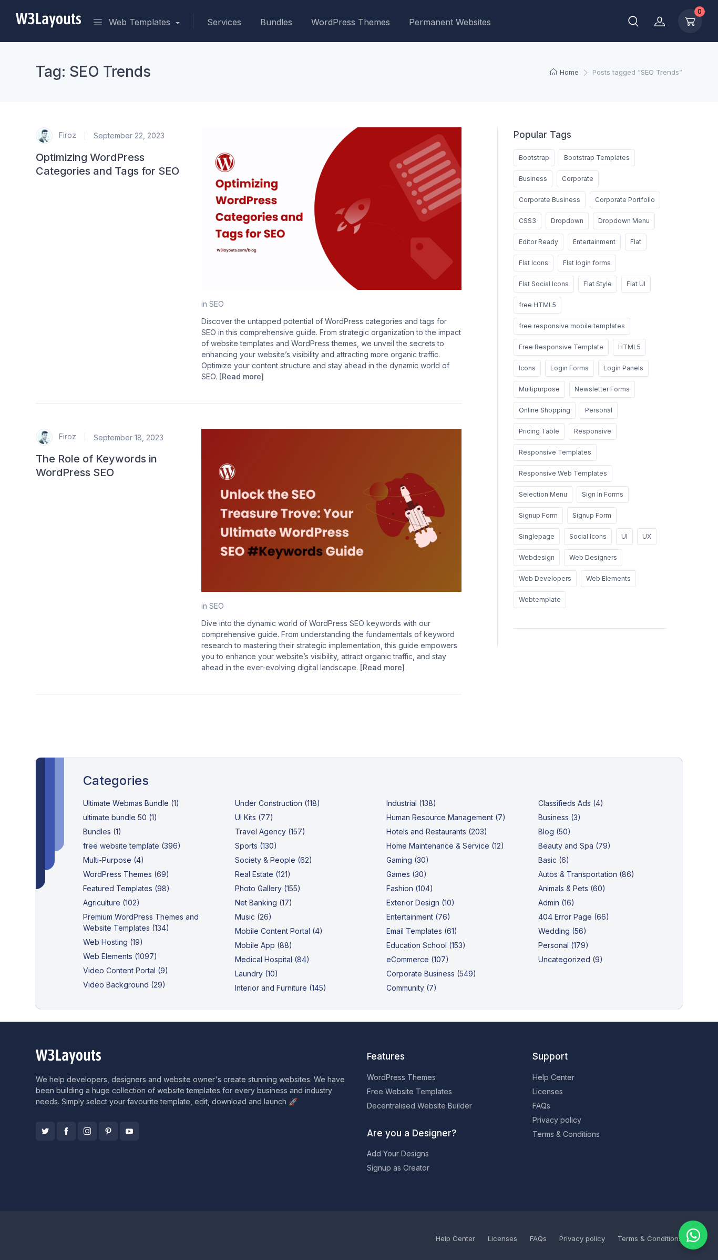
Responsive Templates (555, 452)
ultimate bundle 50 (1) (120, 817)
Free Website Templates (409, 1091)
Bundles (276, 22)
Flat (635, 242)
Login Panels (623, 368)
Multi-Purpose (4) (113, 859)
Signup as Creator (398, 1167)
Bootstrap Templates (597, 158)
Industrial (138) (411, 803)
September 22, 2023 (129, 135)
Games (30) (406, 874)
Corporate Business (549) (431, 973)
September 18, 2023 (128, 437)
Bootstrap (534, 158)
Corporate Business (549, 200)
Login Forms (569, 368)
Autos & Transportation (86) (586, 874)
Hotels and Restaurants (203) (436, 831)
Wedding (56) (562, 930)
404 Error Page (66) (573, 916)
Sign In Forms (602, 494)
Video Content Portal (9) (125, 970)
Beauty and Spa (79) (574, 845)
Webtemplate (540, 599)
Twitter (45, 1131)
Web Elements (608, 578)
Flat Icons (533, 263)
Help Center (553, 1077)
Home (569, 72)
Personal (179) (563, 945)
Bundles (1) (102, 831)
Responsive (592, 431)
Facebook (66, 1131)
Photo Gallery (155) (268, 888)
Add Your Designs (398, 1153)
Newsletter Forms (602, 389)
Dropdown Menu (624, 221)
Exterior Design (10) (420, 902)
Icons (527, 368)
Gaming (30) (407, 859)
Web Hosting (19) (113, 942)
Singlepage (537, 536)
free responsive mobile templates (572, 326)
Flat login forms (587, 263)
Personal (598, 410)
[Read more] (241, 376)
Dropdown (567, 221)
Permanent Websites (450, 22)
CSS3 (527, 221)
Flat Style (597, 284)
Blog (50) (554, 831)
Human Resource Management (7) (446, 817)
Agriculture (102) (111, 902)
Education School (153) (426, 945)
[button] (633, 21)
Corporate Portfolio (625, 200)
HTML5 (629, 347)
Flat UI (636, 284)
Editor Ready (538, 242)
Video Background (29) (124, 984)
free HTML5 (537, 305)
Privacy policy (556, 1119)
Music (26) (253, 916)
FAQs (541, 1105)
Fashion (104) (409, 888)
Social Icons (588, 536)
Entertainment (594, 242)
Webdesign (537, 557)
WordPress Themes (350, 22)
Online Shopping (544, 410)
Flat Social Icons (544, 284)
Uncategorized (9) (570, 959)
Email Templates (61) (421, 930)
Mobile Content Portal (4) (279, 930)
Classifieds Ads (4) (570, 803)
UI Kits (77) (254, 817)
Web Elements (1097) (120, 956)
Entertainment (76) (418, 916)
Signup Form (538, 515)
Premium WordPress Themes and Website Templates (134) (141, 922)
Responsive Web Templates (563, 473)
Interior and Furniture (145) (280, 987)
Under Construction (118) (277, 803)
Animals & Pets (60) (572, 888)
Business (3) (559, 817)
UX (646, 536)
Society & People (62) (273, 859)
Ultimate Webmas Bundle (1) (131, 803)
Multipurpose (539, 389)
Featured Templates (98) (126, 888)
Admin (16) (556, 902)
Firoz (66, 134)
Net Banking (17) (263, 902)
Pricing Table (539, 431)
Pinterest (108, 1131)
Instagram (87, 1131)
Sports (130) (256, 845)
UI (624, 536)
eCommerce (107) (417, 959)
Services (224, 22)
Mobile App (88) (263, 945)
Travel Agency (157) (270, 831)
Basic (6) (553, 859)
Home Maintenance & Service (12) (445, 845)
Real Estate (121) (263, 874)
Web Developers (545, 578)
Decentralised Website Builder (419, 1105)
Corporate (577, 179)
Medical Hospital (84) (272, 959)
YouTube (129, 1131)
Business (533, 179)
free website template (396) (132, 845)
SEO (216, 303)
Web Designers (593, 557)
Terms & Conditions (566, 1134)
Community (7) (411, 987)
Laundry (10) (256, 973)
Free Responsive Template (561, 347)
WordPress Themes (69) (126, 874)
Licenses (547, 1091)
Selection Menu (543, 494)
